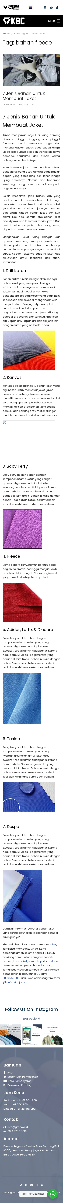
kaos (16, 961)
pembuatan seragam (29, 957)
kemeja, (8, 961)
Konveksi (9, 104)
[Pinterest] (42, 1185)
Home (6, 33)
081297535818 (11, 978)
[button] (30, 7)
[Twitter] (20, 1185)
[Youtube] (51, 7)
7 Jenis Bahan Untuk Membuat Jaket (24, 96)
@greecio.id (31, 1019)
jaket (53, 944)
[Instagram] (45, 7)
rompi (32, 961)
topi (40, 961)
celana (53, 961)
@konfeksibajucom (15, 982)
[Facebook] (26, 1185)
